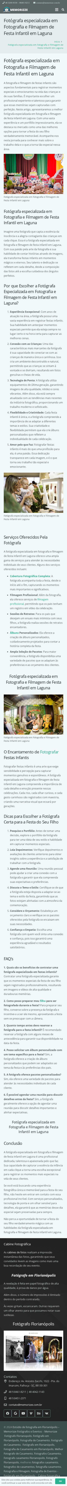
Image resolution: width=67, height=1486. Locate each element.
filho (43, 1001)
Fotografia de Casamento (35, 1440)
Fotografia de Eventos (44, 1471)
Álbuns (14, 633)
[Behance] (39, 1413)
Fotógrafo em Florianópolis (38, 1444)
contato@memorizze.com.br (25, 1404)
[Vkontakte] (46, 1413)
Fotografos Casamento (47, 1453)
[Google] (15, 1413)
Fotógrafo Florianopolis (18, 1436)
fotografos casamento (45, 1462)
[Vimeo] (31, 1413)
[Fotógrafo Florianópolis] (15, 9)
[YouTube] (23, 1413)
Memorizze (50, 1431)
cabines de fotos (16, 1252)
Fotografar (49, 752)
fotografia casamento (48, 1467)
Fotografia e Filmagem (17, 1471)
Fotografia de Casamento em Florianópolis (29, 1449)
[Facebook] (8, 1413)
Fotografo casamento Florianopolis (24, 1458)
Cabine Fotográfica (17, 1244)
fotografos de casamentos (19, 1467)
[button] (56, 10)
